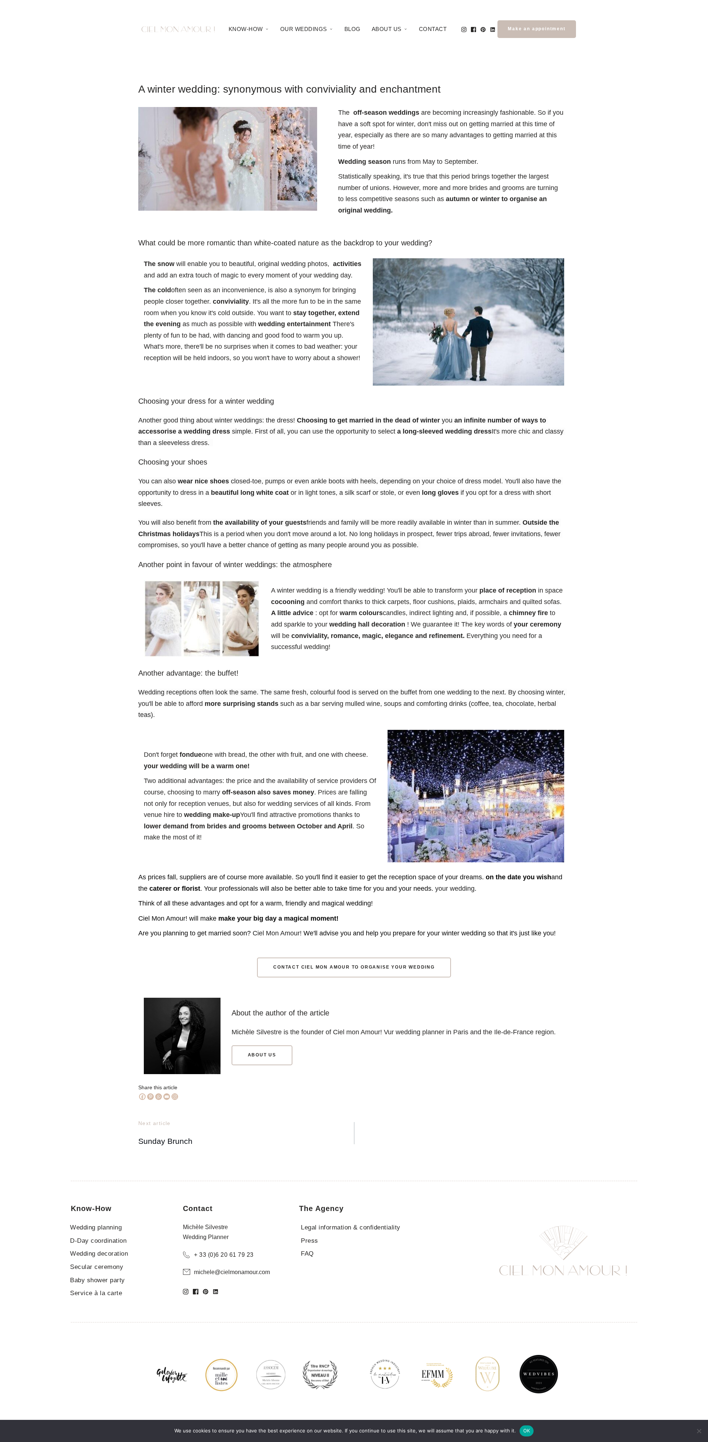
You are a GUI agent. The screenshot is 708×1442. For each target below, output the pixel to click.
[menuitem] (249, 29)
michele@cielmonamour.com (232, 1272)
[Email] (166, 1096)
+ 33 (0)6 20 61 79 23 (224, 1255)
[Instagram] (174, 1096)
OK (526, 1431)
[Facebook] (142, 1096)
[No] (698, 1431)
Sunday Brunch (165, 1141)
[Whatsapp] (158, 1096)
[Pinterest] (150, 1096)
